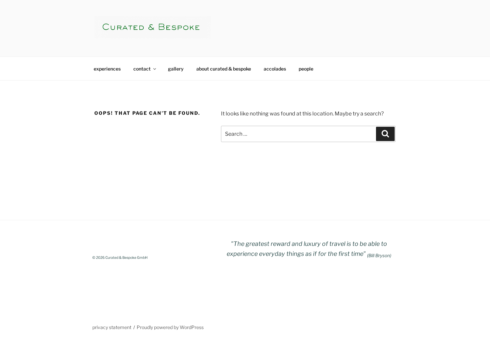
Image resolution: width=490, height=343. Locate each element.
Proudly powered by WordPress (170, 327)
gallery (176, 69)
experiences (107, 69)
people (306, 69)
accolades (275, 69)
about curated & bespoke (223, 69)
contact (142, 69)
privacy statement (111, 327)
